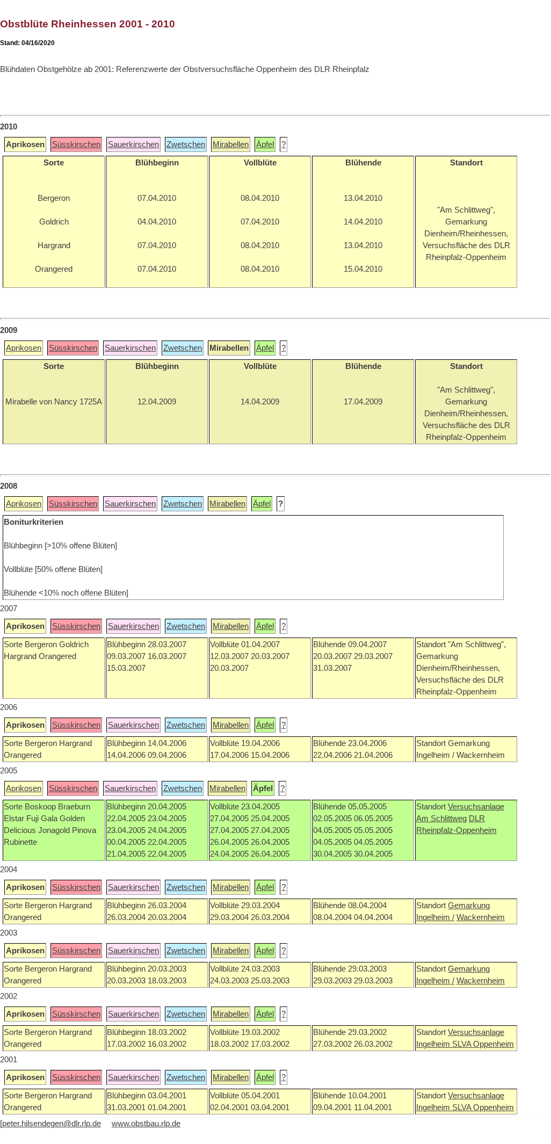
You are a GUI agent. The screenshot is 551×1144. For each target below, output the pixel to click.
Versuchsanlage (476, 806)
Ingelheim (434, 1044)
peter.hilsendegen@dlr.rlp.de (51, 1123)
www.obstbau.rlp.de (146, 1123)
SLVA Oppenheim (483, 1044)
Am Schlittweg (441, 818)
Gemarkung (469, 905)
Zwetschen (185, 144)
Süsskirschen (76, 144)
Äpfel (265, 144)
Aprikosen (23, 348)
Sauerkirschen (133, 144)
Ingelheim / (435, 917)
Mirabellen (231, 144)
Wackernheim (480, 917)
